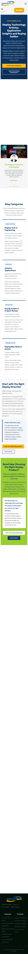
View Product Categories (14, 65)
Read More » (14, 180)
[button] (25, 3)
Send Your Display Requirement (14, 71)
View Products (8, 451)
